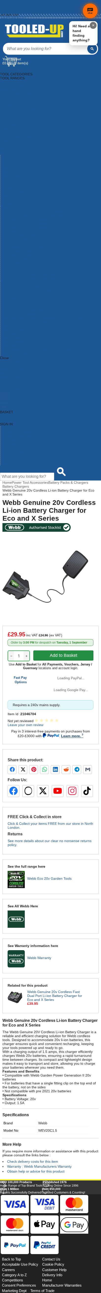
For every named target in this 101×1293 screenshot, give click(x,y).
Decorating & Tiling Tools (19, 106)
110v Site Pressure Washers (22, 208)
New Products (11, 444)
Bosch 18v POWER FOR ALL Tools (27, 224)
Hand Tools (8, 133)
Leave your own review (25, 725)
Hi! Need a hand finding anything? (81, 33)
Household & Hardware (18, 137)
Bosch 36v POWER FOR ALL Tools (27, 228)
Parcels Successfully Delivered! (21, 1258)
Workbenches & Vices (17, 200)
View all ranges (12, 366)
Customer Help (12, 463)
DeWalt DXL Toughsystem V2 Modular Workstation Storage (46, 318)
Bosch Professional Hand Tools (24, 287)
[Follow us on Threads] (28, 791)
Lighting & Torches (14, 145)
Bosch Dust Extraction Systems (24, 247)
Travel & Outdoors (14, 192)
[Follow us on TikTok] (87, 791)
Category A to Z (12, 362)
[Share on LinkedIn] (55, 769)
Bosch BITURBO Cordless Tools (25, 236)
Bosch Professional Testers (21, 295)
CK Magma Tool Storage (19, 307)
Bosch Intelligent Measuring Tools (26, 259)
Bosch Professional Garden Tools (26, 283)
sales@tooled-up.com (13, 17)
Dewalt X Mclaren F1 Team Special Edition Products (40, 350)
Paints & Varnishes (14, 161)
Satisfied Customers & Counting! (63, 1258)
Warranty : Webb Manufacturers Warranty (39, 1166)
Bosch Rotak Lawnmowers (20, 299)
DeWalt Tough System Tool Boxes (26, 338)
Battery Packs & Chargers (68, 482)
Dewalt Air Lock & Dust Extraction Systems (33, 311)
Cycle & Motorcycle (15, 102)
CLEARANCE (10, 381)
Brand (8, 1123)
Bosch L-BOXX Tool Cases (20, 263)
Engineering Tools (14, 117)
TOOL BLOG (10, 389)
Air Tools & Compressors (19, 86)
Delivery (5, 4)
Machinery (8, 149)
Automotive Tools (13, 90)
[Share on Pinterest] (33, 769)
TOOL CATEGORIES (16, 70)
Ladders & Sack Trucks (18, 141)
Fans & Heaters (12, 121)
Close (4, 358)
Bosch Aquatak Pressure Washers (26, 232)
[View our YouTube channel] (57, 791)
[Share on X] (22, 769)
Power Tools (9, 173)
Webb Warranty (39, 958)
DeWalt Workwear (14, 346)
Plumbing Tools (12, 165)
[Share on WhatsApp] (44, 769)
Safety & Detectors (14, 177)
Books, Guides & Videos (18, 94)
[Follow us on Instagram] (72, 791)
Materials (7, 153)
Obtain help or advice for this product (35, 1171)
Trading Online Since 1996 (60, 1251)
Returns (5, 6)
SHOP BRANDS (12, 370)
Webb (42, 1123)
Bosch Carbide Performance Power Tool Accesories (40, 240)
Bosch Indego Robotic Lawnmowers (28, 255)
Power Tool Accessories (18, 169)
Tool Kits (6, 188)
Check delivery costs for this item (32, 1161)
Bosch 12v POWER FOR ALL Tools (27, 220)
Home (4, 1)
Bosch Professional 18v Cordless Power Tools (35, 279)
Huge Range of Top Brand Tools (21, 1251)
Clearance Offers (13, 452)
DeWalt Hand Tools (15, 330)
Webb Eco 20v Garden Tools (49, 878)
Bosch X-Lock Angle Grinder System (28, 303)
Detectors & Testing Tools (19, 110)
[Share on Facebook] (12, 769)
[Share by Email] (87, 769)
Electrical (7, 114)
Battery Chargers (15, 486)
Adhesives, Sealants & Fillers (22, 82)
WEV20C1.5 (47, 1130)
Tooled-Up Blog (12, 456)
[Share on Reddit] (66, 769)
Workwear (8, 204)
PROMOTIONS (12, 378)
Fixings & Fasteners (15, 125)
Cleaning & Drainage (16, 98)
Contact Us (8, 460)
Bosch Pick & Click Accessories (24, 267)
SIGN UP (7, 385)
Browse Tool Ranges (16, 436)
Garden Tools (10, 129)
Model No (10, 1130)
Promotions (9, 448)
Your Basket (11, 59)
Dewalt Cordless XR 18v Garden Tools (30, 314)
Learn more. (71, 736)
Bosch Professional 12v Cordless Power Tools (35, 275)
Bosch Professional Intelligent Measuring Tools (36, 291)
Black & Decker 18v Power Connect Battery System (40, 212)
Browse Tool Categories (18, 432)
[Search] (92, 49)
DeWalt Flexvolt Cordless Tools (24, 326)
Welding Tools (11, 196)
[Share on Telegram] (76, 769)
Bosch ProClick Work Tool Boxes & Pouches (34, 271)
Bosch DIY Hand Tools (17, 244)
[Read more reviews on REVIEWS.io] (86, 1241)
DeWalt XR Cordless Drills (20, 354)
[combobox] (45, 49)
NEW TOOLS (10, 374)
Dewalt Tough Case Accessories (25, 334)
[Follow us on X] (43, 791)
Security (6, 180)
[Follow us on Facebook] (13, 791)
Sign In (5, 12)
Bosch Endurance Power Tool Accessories (32, 251)
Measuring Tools (13, 157)
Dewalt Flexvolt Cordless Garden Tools (30, 322)
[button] (86, 1194)
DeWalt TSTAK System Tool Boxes (26, 342)
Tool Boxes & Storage (17, 184)
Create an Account (11, 9)
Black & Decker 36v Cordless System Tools (33, 216)
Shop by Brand (11, 440)
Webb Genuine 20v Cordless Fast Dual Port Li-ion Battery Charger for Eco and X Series (54, 996)
